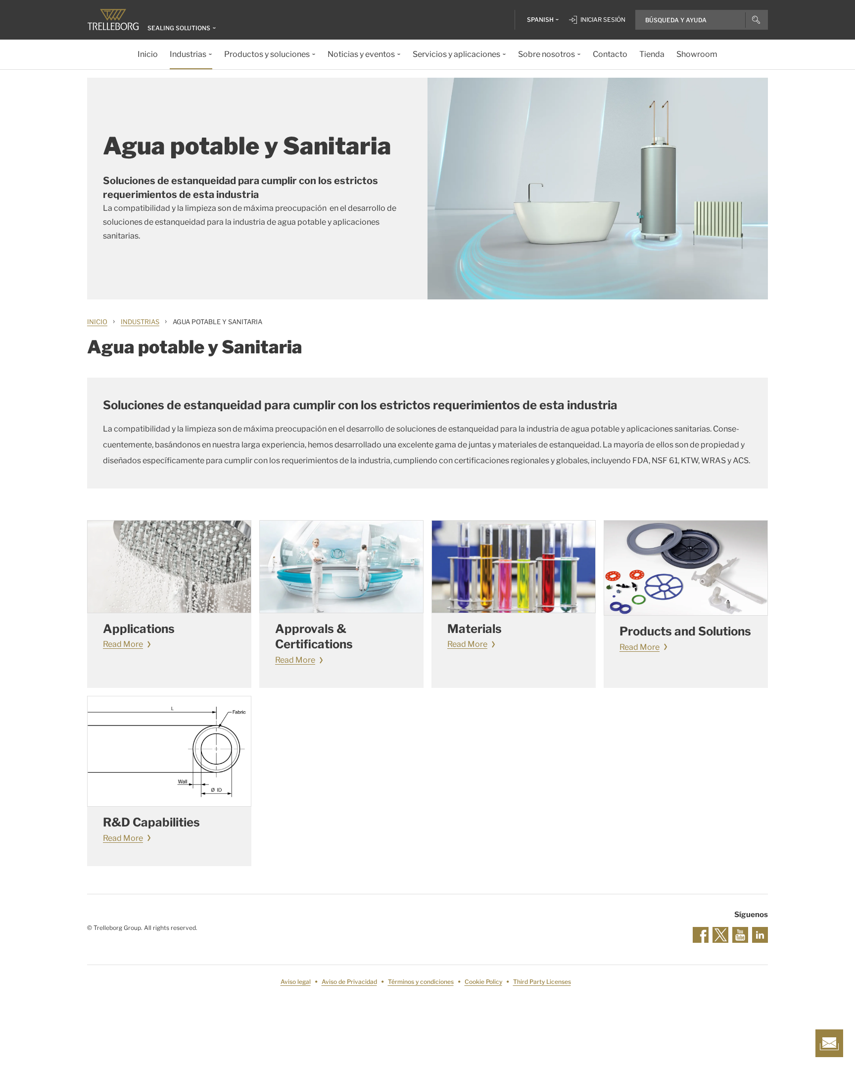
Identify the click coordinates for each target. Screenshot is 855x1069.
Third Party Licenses (542, 981)
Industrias (140, 322)
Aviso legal (296, 981)
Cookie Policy (483, 981)
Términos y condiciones (421, 981)
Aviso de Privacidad (349, 981)
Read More (123, 644)
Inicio (97, 322)
